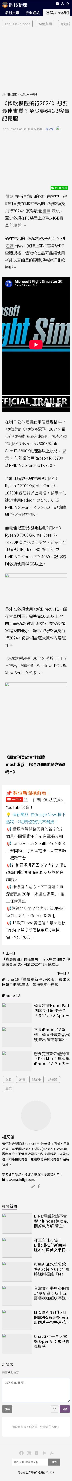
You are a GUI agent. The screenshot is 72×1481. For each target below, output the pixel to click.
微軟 (9, 1079)
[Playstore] (43, 1453)
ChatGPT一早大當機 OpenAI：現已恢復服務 (52, 1341)
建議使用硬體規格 (42, 422)
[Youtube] (57, 4)
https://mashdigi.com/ (18, 1179)
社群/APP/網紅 (28, 94)
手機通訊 (32, 12)
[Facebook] (21, 1453)
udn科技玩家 (9, 94)
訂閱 (54, 1462)
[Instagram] (28, 1453)
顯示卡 (36, 1079)
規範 (7, 1409)
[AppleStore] (51, 1453)
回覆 (65, 1409)
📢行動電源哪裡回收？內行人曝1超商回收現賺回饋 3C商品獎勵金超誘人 (36, 872)
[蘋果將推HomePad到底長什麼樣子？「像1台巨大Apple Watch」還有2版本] (17, 1013)
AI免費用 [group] (45, 23)
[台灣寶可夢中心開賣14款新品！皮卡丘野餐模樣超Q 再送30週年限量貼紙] (17, 1296)
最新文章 (12, 12)
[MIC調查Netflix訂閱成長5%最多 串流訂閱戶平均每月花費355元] (17, 1320)
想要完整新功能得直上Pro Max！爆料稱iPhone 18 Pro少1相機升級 (52, 1058)
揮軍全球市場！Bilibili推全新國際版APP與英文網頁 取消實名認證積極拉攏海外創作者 (52, 1245)
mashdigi (15, 764)
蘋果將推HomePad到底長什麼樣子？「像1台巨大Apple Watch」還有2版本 (51, 1010)
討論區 (7, 1364)
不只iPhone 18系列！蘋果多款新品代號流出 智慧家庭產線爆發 (52, 1034)
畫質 (9, 1088)
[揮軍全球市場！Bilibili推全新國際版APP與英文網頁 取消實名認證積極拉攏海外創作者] (17, 1248)
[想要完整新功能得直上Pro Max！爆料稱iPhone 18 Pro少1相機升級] (17, 1061)
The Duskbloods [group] (17, 23)
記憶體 (52, 1079)
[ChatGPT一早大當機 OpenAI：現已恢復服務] (17, 1344)
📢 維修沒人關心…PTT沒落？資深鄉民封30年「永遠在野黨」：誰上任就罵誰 (35, 894)
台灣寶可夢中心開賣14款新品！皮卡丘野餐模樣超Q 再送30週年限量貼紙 (52, 1293)
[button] (62, 4)
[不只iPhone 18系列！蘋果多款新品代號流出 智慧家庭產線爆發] (17, 1037)
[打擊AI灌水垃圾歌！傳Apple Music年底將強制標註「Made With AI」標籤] (17, 1272)
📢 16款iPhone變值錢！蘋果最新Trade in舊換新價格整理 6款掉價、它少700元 (35, 930)
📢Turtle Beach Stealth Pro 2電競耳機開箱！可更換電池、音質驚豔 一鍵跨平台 (36, 850)
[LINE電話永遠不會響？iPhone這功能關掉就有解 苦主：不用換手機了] (17, 1224)
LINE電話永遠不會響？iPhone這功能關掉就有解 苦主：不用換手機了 (51, 1221)
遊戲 (22, 1079)
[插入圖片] (54, 1409)
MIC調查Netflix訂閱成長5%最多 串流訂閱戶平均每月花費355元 (52, 1317)
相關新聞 (9, 1206)
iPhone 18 (11, 995)
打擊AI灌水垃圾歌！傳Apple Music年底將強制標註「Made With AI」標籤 (52, 1269)
